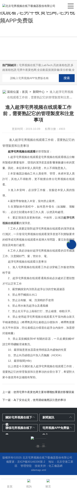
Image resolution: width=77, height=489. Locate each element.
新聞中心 (39, 91)
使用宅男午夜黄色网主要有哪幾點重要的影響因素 (43, 392)
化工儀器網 (55, 465)
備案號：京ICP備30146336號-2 (25, 461)
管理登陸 (26, 465)
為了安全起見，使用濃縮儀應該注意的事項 (39, 399)
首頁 (25, 91)
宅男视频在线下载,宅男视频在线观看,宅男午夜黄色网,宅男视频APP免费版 (37, 12)
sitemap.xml (38, 469)
